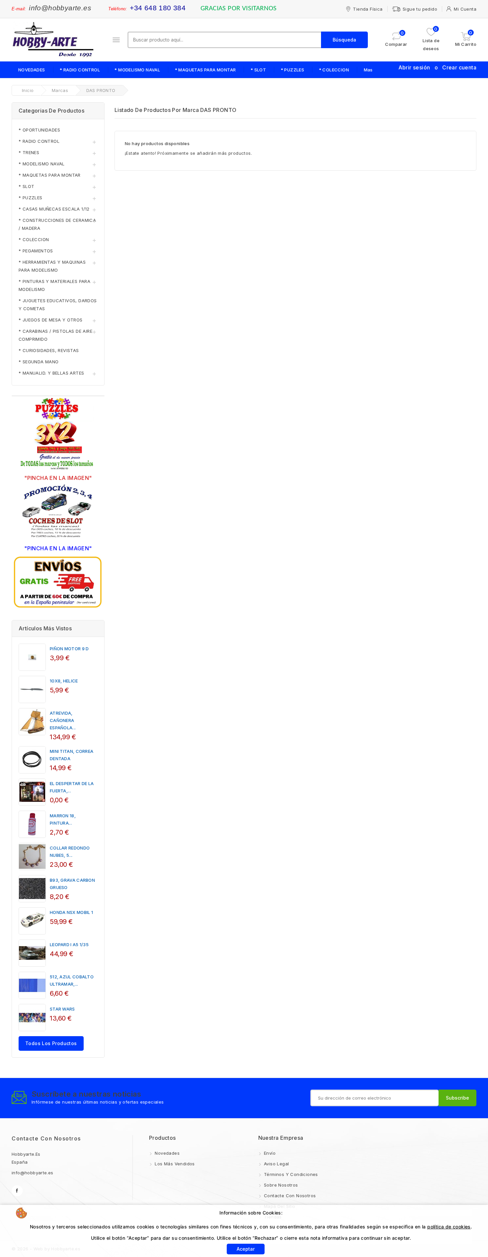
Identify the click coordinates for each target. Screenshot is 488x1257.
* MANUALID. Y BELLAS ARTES (51, 373)
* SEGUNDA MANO (39, 361)
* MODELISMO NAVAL (137, 69)
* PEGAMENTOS (36, 250)
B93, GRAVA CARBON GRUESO (72, 883)
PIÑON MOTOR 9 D (69, 648)
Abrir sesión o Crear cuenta (437, 67)
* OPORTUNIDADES (39, 130)
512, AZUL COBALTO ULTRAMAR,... (72, 980)
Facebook (17, 1190)
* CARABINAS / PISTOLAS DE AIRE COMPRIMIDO (55, 335)
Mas (368, 69)
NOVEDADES (31, 69)
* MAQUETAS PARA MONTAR (205, 69)
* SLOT (258, 69)
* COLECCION (334, 69)
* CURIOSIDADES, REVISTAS (49, 350)
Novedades (166, 1153)
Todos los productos (51, 1043)
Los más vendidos (174, 1163)
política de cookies (449, 1226)
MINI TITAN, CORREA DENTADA (71, 755)
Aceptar (246, 1249)
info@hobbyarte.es (60, 8)
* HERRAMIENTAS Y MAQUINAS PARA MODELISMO (52, 266)
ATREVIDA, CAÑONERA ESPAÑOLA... (63, 720)
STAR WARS (62, 1009)
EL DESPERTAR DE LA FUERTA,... (72, 787)
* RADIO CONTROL (80, 69)
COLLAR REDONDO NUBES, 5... (70, 851)
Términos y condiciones (290, 1174)
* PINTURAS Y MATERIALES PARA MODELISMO (54, 285)
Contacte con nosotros (46, 1138)
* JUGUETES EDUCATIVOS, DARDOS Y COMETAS (58, 304)
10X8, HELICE (64, 680)
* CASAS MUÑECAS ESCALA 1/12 (54, 209)
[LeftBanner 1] (58, 434)
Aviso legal (276, 1163)
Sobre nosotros (280, 1185)
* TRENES (29, 152)
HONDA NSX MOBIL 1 (71, 912)
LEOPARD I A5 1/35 (69, 944)
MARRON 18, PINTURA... (63, 819)
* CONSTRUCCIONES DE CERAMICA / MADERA (57, 224)
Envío (269, 1153)
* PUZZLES (292, 69)
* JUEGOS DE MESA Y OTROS (51, 319)
